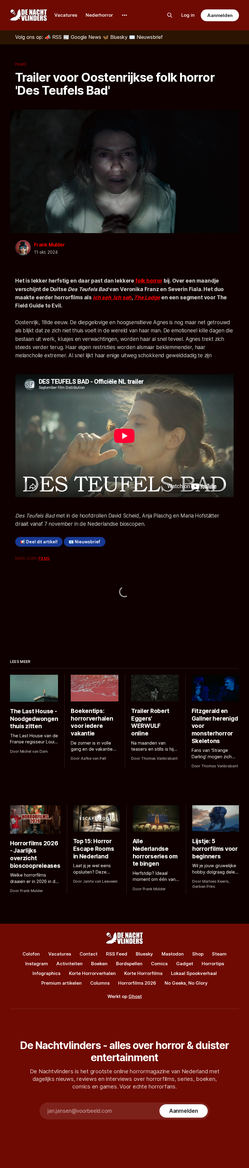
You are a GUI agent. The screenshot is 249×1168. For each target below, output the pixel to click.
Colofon (31, 954)
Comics (159, 963)
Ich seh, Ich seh (112, 297)
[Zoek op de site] (170, 15)
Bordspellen (129, 963)
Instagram (36, 963)
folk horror (148, 281)
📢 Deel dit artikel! (39, 541)
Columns (100, 983)
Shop (197, 954)
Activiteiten (69, 963)
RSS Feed (116, 954)
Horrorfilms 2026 (137, 983)
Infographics (46, 973)
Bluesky (144, 954)
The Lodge (147, 297)
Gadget (184, 963)
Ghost (135, 996)
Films (20, 64)
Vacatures (65, 15)
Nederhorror (99, 15)
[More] (124, 15)
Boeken (99, 963)
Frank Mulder (49, 245)
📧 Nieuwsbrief (84, 541)
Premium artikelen (61, 983)
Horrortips (213, 963)
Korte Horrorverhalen (92, 973)
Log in (188, 15)
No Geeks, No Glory (186, 983)
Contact (88, 954)
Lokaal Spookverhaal (194, 973)
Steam (219, 954)
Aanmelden (220, 15)
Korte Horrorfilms (143, 973)
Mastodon (173, 954)
